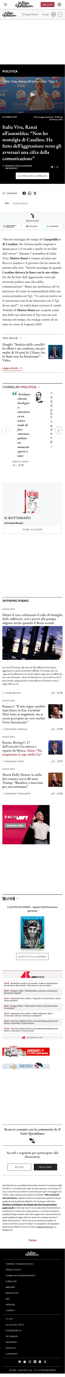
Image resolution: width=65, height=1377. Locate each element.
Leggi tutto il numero (32, 956)
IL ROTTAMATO (17, 518)
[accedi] (59, 5)
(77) (60, 167)
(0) (22, 465)
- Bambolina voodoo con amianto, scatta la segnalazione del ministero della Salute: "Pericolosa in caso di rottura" (31, 984)
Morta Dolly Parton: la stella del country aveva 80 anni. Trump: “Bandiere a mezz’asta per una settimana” (22, 780)
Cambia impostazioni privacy (20, 1275)
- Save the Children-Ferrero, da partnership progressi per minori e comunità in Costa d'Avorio (31, 1022)
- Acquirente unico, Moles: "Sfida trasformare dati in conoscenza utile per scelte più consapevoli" (28, 1014)
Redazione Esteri (13, 761)
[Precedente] (6, 430)
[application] (32, 95)
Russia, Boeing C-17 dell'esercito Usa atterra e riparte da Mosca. (19, 746)
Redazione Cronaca (14, 729)
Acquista (32, 529)
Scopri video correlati (32, 175)
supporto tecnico (45, 1226)
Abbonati (47, 4)
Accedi (19, 1167)
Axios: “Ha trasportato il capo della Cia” (22, 752)
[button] (32, 94)
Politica (9, 71)
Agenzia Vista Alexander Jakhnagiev (17, 167)
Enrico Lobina (20, 461)
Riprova (33, 1239)
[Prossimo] (58, 430)
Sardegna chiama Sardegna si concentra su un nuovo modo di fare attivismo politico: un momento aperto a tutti (23, 425)
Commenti (11, 193)
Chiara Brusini (11, 693)
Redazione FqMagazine (16, 793)
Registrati (45, 1167)
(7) (61, 761)
